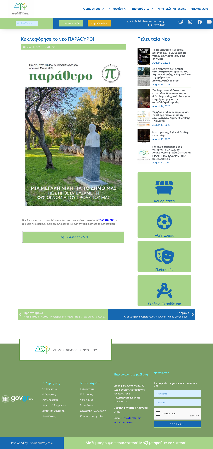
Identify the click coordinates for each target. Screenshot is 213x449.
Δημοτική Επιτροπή (53, 410)
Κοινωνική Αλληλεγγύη (93, 410)
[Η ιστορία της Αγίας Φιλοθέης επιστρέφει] (144, 136)
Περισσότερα (164, 195)
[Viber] (180, 22)
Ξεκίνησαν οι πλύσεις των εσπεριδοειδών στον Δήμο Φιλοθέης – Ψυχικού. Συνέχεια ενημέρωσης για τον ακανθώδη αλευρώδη (171, 96)
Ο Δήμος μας (91, 8)
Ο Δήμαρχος (49, 394)
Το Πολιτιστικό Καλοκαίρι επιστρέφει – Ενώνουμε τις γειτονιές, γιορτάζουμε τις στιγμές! (169, 54)
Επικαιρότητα (140, 8)
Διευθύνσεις (49, 416)
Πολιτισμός (86, 394)
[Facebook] (199, 22)
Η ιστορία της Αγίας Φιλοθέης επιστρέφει (170, 134)
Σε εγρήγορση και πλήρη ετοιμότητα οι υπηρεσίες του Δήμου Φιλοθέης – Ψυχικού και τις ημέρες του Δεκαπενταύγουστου (171, 74)
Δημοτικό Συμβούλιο (54, 405)
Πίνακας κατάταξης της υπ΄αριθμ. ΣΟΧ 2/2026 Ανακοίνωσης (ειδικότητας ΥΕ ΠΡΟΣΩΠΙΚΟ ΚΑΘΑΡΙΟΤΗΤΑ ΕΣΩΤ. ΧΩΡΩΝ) (171, 152)
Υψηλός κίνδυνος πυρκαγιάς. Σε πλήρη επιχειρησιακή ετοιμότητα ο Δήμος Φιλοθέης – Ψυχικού (171, 116)
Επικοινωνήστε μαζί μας (131, 374)
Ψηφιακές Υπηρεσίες (172, 8)
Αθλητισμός (86, 399)
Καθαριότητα (87, 388)
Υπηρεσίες (116, 8)
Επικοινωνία (199, 8)
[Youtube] (209, 22)
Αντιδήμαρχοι (50, 399)
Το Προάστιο (49, 388)
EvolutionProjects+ (41, 443)
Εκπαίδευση (86, 405)
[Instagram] (190, 22)
